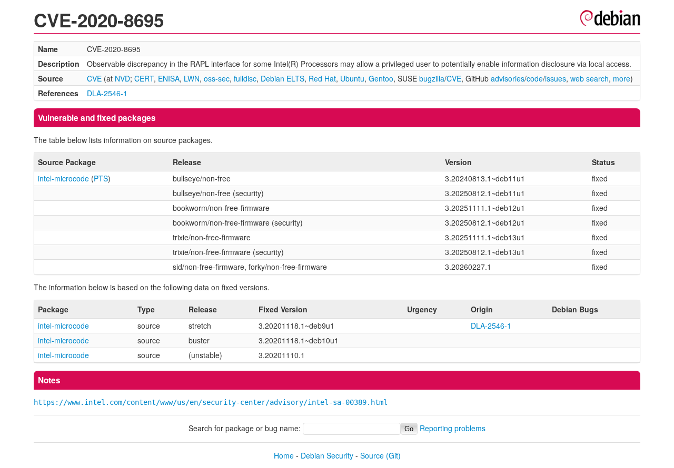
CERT (144, 78)
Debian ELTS (282, 78)
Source (372, 455)
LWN (192, 78)
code (535, 78)
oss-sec (217, 78)
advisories (507, 78)
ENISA (169, 78)
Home (284, 455)
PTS (101, 178)
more (621, 78)
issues (555, 78)
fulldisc (245, 78)
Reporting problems (452, 428)
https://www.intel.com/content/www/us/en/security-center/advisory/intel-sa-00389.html (211, 402)
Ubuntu (352, 78)
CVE (94, 78)
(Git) (393, 455)
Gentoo (381, 78)
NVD (122, 78)
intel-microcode (63, 178)
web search (589, 78)
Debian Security (327, 455)
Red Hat (322, 78)
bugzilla (431, 78)
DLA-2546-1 (107, 93)
